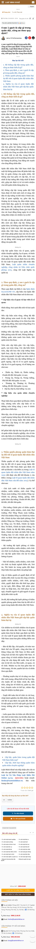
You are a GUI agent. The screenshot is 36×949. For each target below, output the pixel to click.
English (32, 6)
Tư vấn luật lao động (7, 842)
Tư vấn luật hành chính (8, 854)
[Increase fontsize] (33, 19)
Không (10, 800)
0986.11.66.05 (15, 915)
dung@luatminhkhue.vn (16, 940)
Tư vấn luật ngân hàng (25, 856)
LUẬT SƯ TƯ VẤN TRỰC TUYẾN (18, 890)
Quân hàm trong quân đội (9, 827)
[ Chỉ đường (29, 909)
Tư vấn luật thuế (23, 842)
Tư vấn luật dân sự (7, 846)
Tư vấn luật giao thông (25, 851)
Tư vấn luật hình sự (24, 844)
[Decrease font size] (30, 18)
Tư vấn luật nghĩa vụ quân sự (10, 856)
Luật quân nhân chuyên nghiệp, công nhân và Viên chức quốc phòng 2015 (18, 267)
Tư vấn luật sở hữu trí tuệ (9, 844)
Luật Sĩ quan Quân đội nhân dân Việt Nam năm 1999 (18, 472)
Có (4, 800)
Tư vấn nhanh (18, 813)
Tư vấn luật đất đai (7, 849)
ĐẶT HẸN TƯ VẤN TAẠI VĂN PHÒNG (18, 894)
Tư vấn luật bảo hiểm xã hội (9, 851)
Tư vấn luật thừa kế (24, 846)
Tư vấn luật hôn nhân (24, 849)
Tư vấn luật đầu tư (24, 839)
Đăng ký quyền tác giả (25, 859)
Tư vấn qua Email (18, 818)
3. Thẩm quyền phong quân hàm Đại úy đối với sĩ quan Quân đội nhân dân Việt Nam (18, 78)
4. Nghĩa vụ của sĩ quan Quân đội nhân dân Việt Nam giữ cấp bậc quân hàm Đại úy (18, 86)
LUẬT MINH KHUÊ (14, 2)
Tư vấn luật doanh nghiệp (9, 839)
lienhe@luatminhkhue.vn (12, 781)
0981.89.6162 (15, 937)
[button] (33, 37)
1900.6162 (22, 886)
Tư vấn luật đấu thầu (24, 854)
